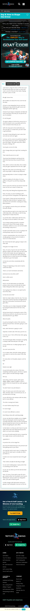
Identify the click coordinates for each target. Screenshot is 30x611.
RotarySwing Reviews (21, 558)
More (20, 609)
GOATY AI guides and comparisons (13, 600)
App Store (23, 519)
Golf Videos (5, 555)
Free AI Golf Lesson (8, 571)
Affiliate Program (7, 587)
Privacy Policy (19, 583)
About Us (18, 581)
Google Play (16, 524)
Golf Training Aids (20, 560)
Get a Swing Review (7, 584)
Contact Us (21, 606)
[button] (24, 4)
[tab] (3, 84)
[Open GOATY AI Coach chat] (26, 607)
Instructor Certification (21, 562)
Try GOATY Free (15, 513)
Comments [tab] (11, 84)
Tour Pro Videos (7, 558)
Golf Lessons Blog (7, 569)
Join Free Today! (20, 555)
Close (23, 609)
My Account (19, 579)
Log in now (21, 32)
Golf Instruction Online (8, 589)
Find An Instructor (20, 564)
